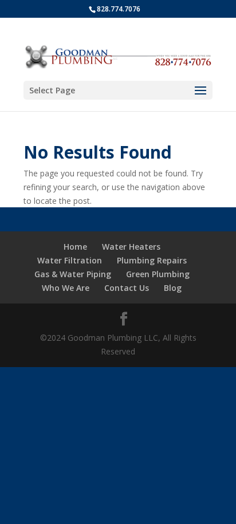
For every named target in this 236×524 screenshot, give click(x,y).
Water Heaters (131, 246)
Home (75, 246)
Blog (173, 287)
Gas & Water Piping (72, 274)
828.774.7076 (118, 9)
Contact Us (126, 287)
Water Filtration (69, 260)
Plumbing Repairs (152, 260)
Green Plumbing (158, 274)
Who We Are (65, 287)
